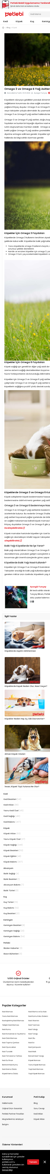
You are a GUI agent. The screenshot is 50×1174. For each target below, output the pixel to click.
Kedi (5, 21)
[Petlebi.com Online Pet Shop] (14, 14)
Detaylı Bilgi (7, 1170)
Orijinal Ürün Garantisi (12, 1108)
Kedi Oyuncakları (9, 1047)
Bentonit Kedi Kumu (10, 1065)
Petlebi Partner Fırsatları (13, 1113)
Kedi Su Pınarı (7, 1060)
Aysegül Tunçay (38, 586)
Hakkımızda (7, 1103)
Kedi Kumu (6, 1029)
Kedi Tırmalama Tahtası (12, 1056)
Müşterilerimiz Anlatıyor (13, 1119)
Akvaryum (8, 868)
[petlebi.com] (3, 27)
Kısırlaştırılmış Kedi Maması (13, 1020)
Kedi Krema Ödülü (9, 1069)
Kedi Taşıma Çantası (10, 1042)
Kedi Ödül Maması (9, 1038)
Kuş (32, 21)
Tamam (33, 1162)
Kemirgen (8, 920)
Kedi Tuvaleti (7, 1051)
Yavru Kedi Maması (10, 1016)
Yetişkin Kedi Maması (10, 1025)
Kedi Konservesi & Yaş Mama (13, 1034)
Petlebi (6, 942)
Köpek (19, 21)
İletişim (5, 1124)
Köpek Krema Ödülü (10, 1073)
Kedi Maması (7, 1011)
